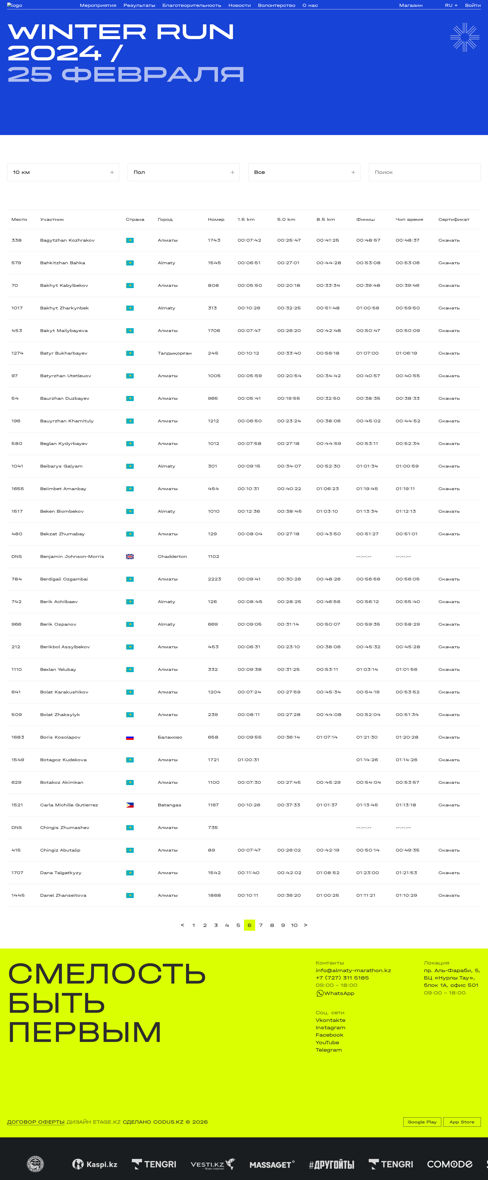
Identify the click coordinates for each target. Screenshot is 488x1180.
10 (294, 925)
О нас (310, 5)
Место (19, 219)
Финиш (365, 219)
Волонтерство (276, 5)
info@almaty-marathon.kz (353, 970)
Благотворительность (191, 5)
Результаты (139, 5)
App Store (462, 1122)
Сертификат (453, 219)
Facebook (330, 1035)
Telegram (329, 1050)
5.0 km (286, 219)
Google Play (422, 1122)
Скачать (449, 240)
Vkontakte (330, 1020)
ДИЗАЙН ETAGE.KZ (94, 1122)
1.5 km (246, 219)
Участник (52, 219)
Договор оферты (36, 1122)
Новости (239, 5)
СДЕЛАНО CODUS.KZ (153, 1122)
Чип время (409, 219)
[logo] (31, 5)
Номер (216, 219)
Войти (473, 5)
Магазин (411, 5)
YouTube (327, 1042)
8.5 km (325, 219)
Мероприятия (98, 5)
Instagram (330, 1028)
